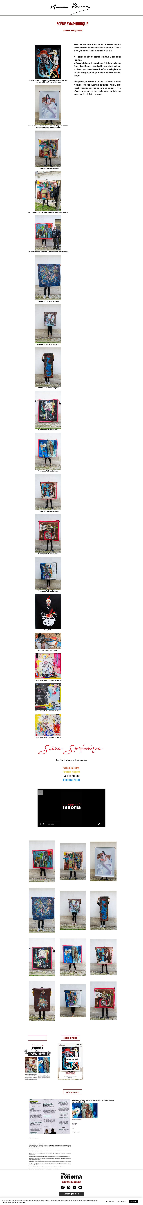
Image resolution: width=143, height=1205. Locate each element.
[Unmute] (44, 824)
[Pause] (40, 824)
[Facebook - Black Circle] (63, 1187)
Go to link (33, 1131)
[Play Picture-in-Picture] (99, 824)
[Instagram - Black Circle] (68, 1187)
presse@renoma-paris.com (71, 1182)
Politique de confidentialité (16, 1202)
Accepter (133, 1201)
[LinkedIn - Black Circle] (74, 1187)
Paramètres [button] (110, 1201)
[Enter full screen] (102, 824)
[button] (50, 1116)
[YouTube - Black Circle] (80, 1187)
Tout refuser (121, 1201)
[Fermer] (140, 1201)
